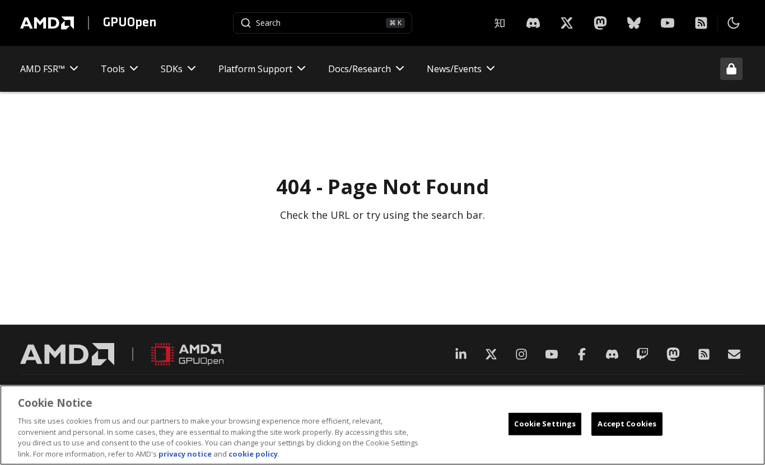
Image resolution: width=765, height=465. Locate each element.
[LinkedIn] (461, 354)
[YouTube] (667, 23)
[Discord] (612, 354)
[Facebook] (582, 354)
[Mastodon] (600, 23)
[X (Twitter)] (491, 354)
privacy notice (185, 453)
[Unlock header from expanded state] (731, 69)
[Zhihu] (499, 23)
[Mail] (734, 354)
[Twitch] (642, 354)
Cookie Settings (545, 424)
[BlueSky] (634, 23)
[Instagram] (521, 354)
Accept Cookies (627, 424)
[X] (533, 23)
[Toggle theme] (733, 23)
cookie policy (253, 453)
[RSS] (701, 23)
